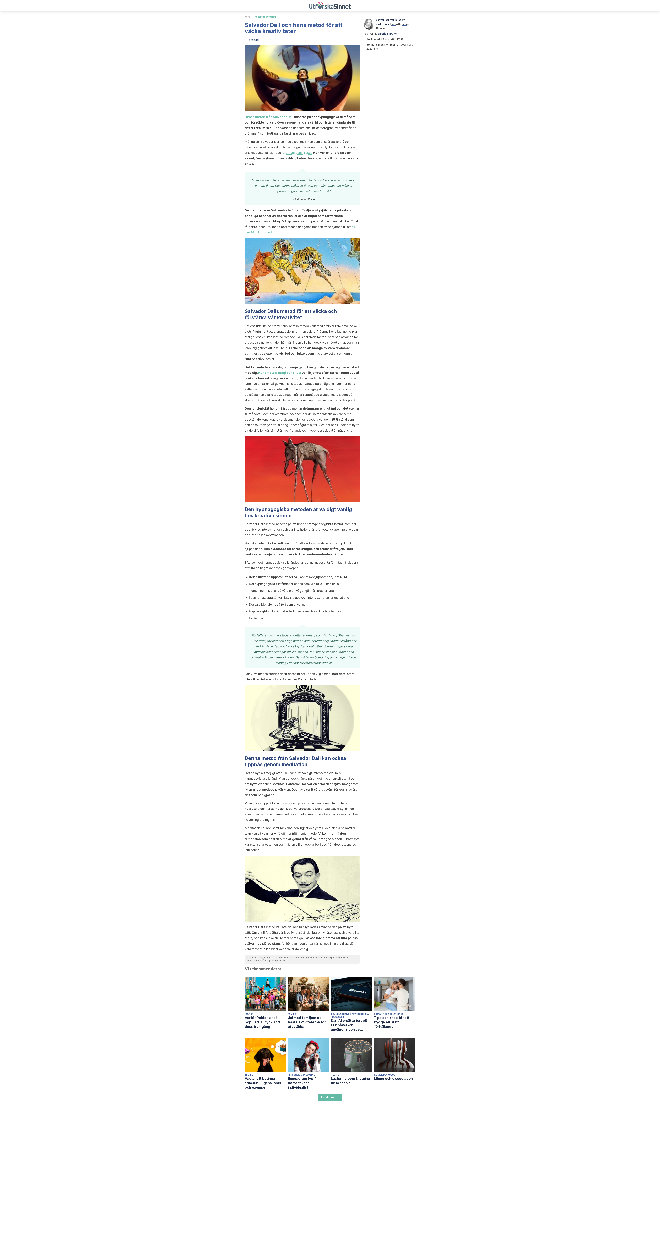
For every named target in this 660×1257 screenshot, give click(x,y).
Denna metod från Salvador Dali (269, 117)
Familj (292, 1014)
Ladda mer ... (330, 1097)
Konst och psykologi (265, 16)
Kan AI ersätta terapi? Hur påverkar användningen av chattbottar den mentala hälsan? (351, 1025)
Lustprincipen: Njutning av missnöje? (350, 1080)
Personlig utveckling (301, 1075)
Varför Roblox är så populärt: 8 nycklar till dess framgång (263, 1022)
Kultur (248, 16)
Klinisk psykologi (385, 1075)
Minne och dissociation (393, 1078)
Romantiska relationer (388, 1014)
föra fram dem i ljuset (297, 152)
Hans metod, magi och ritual (279, 373)
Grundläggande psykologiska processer (350, 1015)
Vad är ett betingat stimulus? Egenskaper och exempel (263, 1083)
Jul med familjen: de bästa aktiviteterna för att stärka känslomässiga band (307, 1022)
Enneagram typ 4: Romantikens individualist (303, 1083)
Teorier (249, 1075)
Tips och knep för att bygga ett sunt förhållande (391, 1022)
